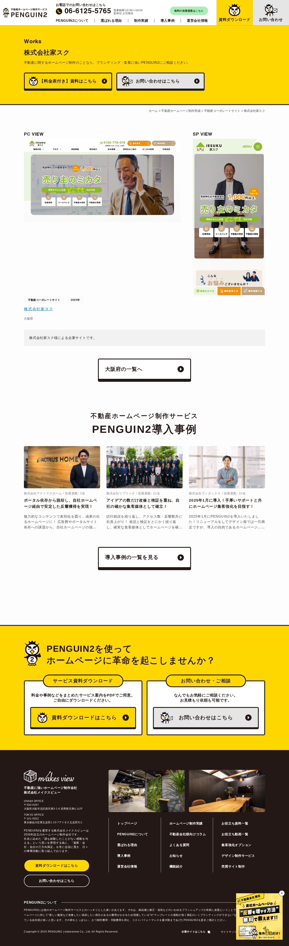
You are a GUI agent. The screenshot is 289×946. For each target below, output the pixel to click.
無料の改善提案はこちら (188, 10)
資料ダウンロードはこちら (56, 865)
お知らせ (176, 855)
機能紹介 (176, 866)
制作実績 (141, 20)
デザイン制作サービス (238, 855)
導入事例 (168, 20)
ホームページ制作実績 (186, 823)
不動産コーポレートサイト (44, 299)
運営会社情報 (197, 20)
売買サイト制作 (233, 866)
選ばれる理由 (111, 20)
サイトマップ (229, 931)
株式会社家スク (38, 309)
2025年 (75, 299)
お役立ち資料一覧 (235, 823)
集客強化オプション (237, 844)
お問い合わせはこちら (56, 881)
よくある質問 (179, 844)
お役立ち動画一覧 (235, 834)
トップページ (127, 823)
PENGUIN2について (72, 20)
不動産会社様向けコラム (187, 834)
